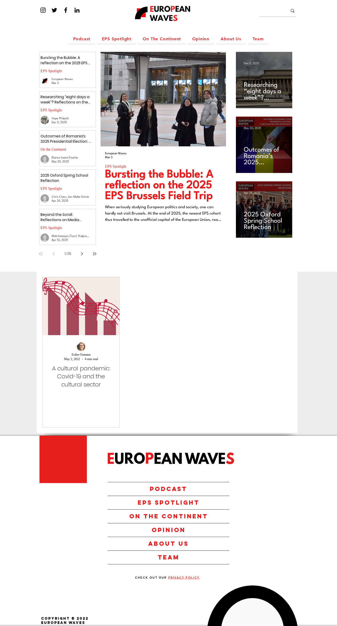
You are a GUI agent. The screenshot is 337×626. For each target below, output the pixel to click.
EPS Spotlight (51, 71)
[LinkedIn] (77, 10)
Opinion (169, 530)
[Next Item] (218, 99)
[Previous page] (53, 254)
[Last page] (94, 254)
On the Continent (53, 149)
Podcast (168, 489)
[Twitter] (54, 10)
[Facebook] (65, 10)
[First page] (41, 254)
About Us (168, 543)
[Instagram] (43, 10)
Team (169, 557)
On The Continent (168, 516)
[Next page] (82, 254)
